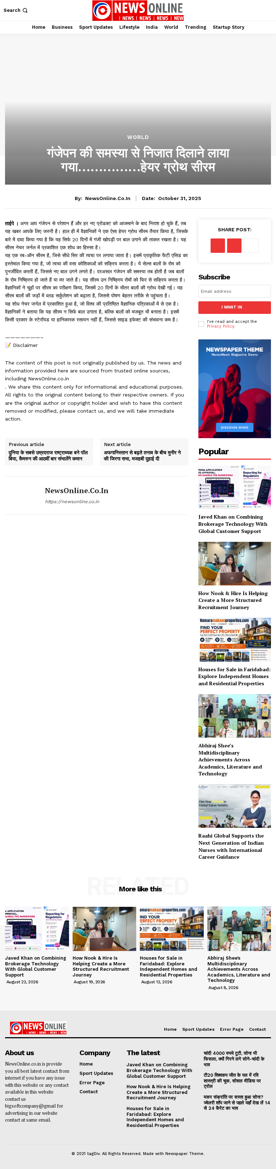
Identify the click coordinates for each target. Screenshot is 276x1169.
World (138, 137)
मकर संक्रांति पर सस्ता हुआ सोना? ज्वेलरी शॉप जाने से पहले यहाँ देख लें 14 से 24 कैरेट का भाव (237, 1102)
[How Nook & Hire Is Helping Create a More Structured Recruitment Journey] (234, 563)
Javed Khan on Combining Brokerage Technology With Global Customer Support (232, 523)
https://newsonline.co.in (72, 501)
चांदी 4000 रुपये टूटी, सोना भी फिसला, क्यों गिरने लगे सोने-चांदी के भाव (234, 1058)
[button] (16, 10)
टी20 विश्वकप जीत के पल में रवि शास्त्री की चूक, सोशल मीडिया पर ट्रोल (232, 1080)
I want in (231, 307)
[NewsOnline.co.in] (22, 495)
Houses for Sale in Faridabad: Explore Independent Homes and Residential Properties (234, 676)
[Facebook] (218, 245)
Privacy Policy (220, 326)
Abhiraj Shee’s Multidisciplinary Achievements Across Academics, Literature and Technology (230, 759)
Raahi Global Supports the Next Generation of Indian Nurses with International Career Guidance (231, 846)
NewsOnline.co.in (107, 198)
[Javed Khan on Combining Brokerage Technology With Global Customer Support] (234, 487)
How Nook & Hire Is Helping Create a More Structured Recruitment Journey (233, 600)
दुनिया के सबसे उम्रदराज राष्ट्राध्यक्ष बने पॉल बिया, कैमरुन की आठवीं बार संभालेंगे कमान (48, 456)
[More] (251, 245)
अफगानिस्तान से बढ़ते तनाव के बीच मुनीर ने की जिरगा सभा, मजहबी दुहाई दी (142, 456)
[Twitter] (234, 245)
